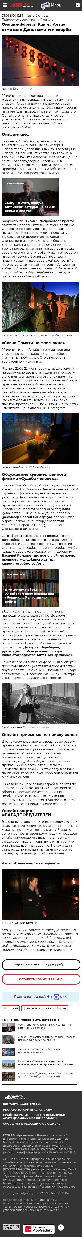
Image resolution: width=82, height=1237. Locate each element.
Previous (6, 890)
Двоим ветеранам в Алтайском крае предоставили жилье (39, 1051)
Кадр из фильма (39, 727)
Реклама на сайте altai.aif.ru (27, 1109)
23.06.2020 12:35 (12, 15)
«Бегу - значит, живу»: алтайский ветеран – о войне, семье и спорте (44, 1026)
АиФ (29, 88)
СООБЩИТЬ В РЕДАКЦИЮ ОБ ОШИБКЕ (31, 1123)
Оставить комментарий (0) (41, 979)
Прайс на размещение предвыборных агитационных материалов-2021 (34, 1116)
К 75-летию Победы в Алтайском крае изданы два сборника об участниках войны (45, 1075)
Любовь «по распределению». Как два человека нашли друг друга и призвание (46, 1038)
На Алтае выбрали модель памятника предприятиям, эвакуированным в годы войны (46, 1063)
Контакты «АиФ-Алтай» (22, 1104)
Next (74, 890)
